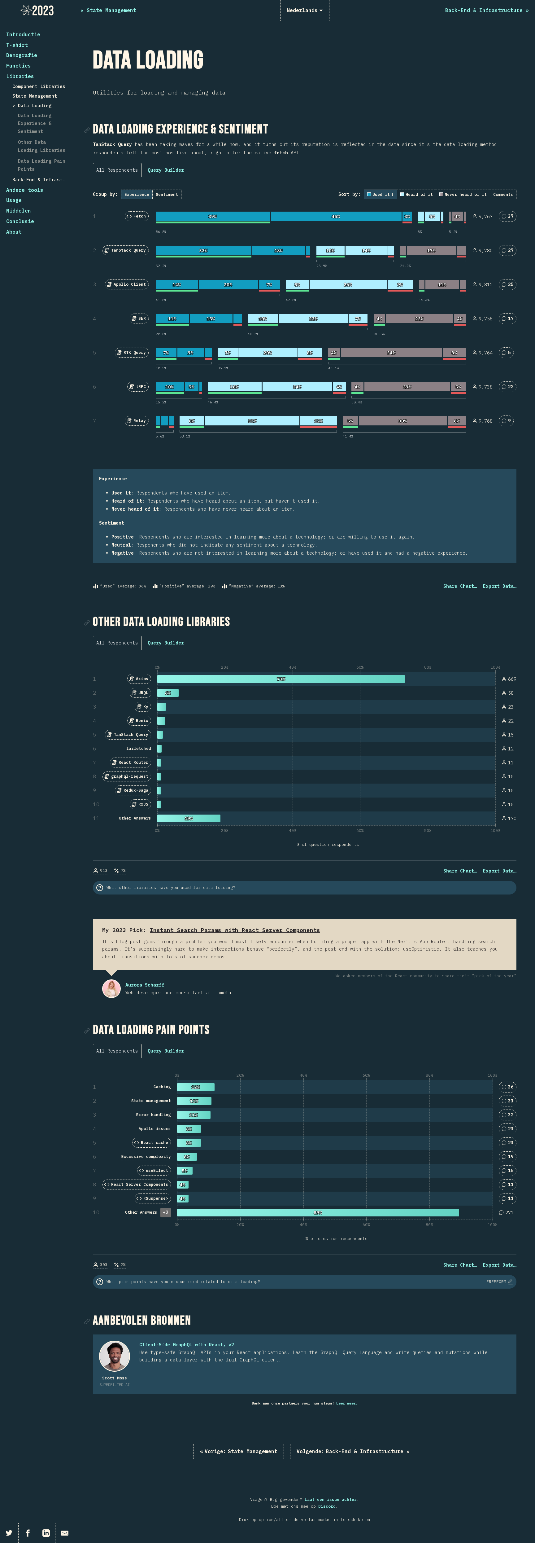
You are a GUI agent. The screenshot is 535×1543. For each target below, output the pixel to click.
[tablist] (119, 170)
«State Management (238, 1451)
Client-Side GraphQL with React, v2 (186, 1344)
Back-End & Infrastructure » (353, 1451)
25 (510, 285)
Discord (327, 1506)
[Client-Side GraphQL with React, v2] (114, 1356)
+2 (165, 1212)
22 (510, 388)
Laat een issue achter (331, 1499)
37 (510, 217)
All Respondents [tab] (117, 170)
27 (510, 251)
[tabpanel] (304, 390)
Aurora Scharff (111, 988)
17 (510, 319)
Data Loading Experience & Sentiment (34, 123)
